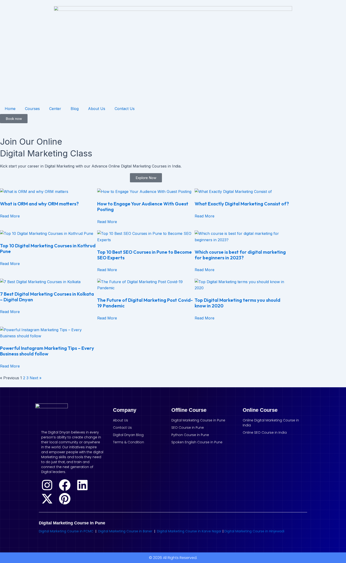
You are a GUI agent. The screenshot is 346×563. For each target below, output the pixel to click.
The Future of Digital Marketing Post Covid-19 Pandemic (145, 303)
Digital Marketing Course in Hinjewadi (254, 531)
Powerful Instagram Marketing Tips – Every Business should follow (47, 351)
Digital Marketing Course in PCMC (66, 531)
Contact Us (125, 108)
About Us (96, 108)
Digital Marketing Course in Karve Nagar (189, 531)
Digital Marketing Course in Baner (125, 531)
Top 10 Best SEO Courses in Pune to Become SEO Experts (144, 255)
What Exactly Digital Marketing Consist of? (242, 204)
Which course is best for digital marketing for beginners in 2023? (240, 255)
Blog (75, 108)
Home (10, 108)
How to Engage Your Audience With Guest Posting (142, 206)
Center (55, 108)
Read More (10, 216)
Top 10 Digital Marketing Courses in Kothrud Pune (48, 248)
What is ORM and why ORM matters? (39, 204)
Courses (32, 108)
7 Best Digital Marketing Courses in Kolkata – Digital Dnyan (47, 296)
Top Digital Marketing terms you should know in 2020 (237, 303)
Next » (35, 377)
